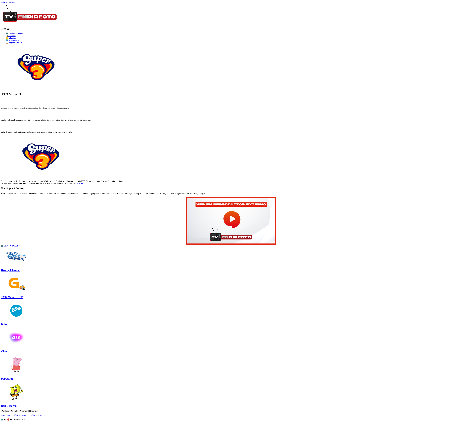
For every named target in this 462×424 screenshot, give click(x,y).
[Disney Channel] (16, 265)
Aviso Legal (5, 415)
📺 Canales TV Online (14, 33)
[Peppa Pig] (16, 373)
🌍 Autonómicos (12, 40)
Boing (4, 324)
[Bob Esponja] (16, 401)
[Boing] (16, 319)
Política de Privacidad (37, 415)
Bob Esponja (9, 405)
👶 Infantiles (11, 38)
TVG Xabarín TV (12, 297)
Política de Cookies (20, 415)
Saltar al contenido (8, 2)
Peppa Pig (7, 378)
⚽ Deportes (11, 36)
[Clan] (16, 346)
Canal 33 (79, 183)
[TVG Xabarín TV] (16, 292)
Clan (4, 351)
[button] (2, 422)
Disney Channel (10, 270)
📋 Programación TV (14, 42)
